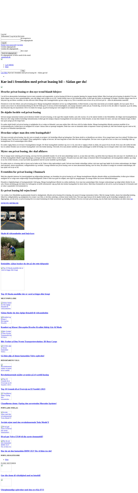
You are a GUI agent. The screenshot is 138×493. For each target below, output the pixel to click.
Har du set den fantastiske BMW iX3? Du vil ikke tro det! (26, 451)
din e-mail (24, 51)
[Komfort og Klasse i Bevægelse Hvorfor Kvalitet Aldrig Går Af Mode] (6, 323)
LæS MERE (9, 65)
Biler (7, 67)
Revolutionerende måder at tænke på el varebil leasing (25, 375)
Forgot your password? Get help (12, 45)
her (131, 199)
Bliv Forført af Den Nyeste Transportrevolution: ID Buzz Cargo (29, 341)
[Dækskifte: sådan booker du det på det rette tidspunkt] (12, 259)
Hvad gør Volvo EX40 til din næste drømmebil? (22, 436)
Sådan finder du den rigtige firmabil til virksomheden (24, 313)
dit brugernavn (26, 38)
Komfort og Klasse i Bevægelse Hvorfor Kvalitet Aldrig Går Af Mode (31, 327)
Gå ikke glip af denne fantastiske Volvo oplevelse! (22, 356)
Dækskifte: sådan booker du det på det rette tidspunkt (25, 264)
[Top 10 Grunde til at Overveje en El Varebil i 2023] (6, 385)
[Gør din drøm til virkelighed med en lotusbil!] (6, 471)
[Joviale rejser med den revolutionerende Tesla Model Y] (6, 418)
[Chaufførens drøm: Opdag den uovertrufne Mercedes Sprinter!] (6, 399)
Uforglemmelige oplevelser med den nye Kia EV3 (22, 490)
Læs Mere (4, 73)
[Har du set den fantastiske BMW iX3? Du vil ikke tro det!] (6, 447)
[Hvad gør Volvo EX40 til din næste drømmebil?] (6, 432)
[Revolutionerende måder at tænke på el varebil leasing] (6, 370)
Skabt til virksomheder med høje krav (17, 233)
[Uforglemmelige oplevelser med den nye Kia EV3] (6, 486)
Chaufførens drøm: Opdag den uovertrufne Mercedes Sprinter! (29, 403)
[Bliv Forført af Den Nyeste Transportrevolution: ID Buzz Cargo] (6, 337)
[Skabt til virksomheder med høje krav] (12, 229)
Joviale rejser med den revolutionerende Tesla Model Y (25, 422)
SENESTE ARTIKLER (9, 203)
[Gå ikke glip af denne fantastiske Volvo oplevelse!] (6, 352)
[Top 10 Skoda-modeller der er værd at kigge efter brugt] (12, 290)
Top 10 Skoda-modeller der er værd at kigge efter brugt (25, 294)
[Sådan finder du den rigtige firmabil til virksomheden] (6, 309)
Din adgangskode (27, 40)
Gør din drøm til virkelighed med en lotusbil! (21, 475)
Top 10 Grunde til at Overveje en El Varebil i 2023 (23, 389)
